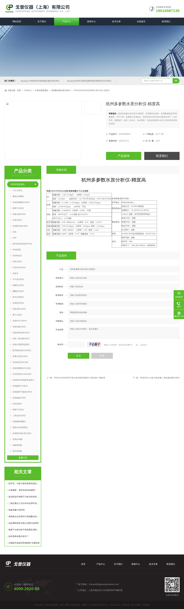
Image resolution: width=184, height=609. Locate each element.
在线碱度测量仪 (19, 421)
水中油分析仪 (18, 279)
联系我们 (166, 21)
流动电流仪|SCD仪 (20, 362)
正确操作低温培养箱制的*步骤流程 (24, 543)
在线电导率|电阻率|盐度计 (23, 380)
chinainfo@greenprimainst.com (104, 584)
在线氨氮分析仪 (19, 398)
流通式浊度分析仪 (20, 356)
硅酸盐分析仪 (18, 285)
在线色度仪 (17, 404)
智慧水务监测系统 (20, 427)
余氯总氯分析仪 (19, 214)
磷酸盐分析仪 (18, 291)
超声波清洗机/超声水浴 (22, 244)
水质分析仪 (17, 220)
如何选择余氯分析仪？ (18, 536)
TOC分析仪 (17, 190)
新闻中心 (91, 21)
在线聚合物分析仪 (20, 226)
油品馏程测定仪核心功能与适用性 (23, 523)
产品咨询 (124, 156)
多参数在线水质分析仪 (60, 90)
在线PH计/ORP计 (20, 321)
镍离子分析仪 (18, 208)
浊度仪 (15, 273)
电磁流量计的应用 (16, 510)
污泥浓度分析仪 (19, 267)
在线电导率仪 (18, 303)
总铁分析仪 (17, 261)
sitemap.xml (115, 605)
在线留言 (141, 21)
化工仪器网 (136, 605)
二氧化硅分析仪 (19, 415)
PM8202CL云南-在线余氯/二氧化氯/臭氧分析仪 (160, 378)
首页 (19, 90)
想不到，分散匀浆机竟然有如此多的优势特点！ (24, 483)
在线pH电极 (17, 439)
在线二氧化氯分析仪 (21, 338)
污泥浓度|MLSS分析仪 (22, 374)
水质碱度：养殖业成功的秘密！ (22, 490)
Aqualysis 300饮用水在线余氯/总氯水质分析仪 (40, 81)
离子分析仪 (17, 315)
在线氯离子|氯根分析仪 (22, 392)
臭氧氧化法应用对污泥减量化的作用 (24, 516)
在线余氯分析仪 (19, 327)
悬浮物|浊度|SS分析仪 (22, 350)
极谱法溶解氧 (18, 196)
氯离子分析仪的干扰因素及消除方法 (24, 529)
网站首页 (17, 21)
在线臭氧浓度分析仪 (21, 332)
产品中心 (66, 21)
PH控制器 (17, 250)
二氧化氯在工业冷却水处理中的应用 (24, 503)
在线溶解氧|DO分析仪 (22, 368)
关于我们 (41, 21)
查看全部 (23, 457)
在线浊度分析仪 (19, 309)
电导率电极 (17, 451)
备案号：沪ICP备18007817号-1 (95, 605)
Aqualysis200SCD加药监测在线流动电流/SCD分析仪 (89, 81)
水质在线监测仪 (41, 90)
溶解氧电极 (17, 445)
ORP (15, 238)
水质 (14, 232)
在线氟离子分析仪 (20, 386)
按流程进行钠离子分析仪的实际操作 (24, 496)
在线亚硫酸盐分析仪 (21, 202)
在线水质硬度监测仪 (21, 344)
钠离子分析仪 (18, 410)
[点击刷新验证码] (94, 344)
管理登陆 (146, 605)
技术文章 (116, 21)
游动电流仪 (17, 255)
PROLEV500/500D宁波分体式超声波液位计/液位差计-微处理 (79, 378)
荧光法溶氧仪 (18, 297)
